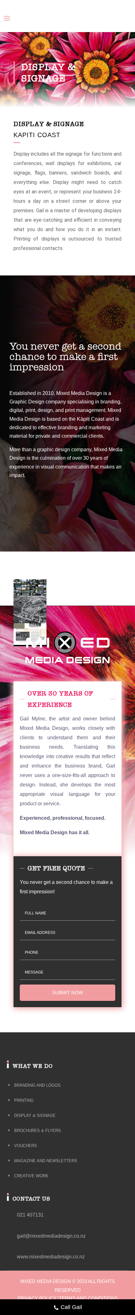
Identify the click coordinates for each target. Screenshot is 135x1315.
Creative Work (26, 100)
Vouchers (21, 83)
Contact (14, 115)
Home (13, 26)
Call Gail (71, 1307)
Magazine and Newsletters (38, 92)
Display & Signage (30, 67)
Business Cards (27, 59)
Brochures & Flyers (31, 75)
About (13, 34)
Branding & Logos (29, 51)
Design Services (23, 43)
